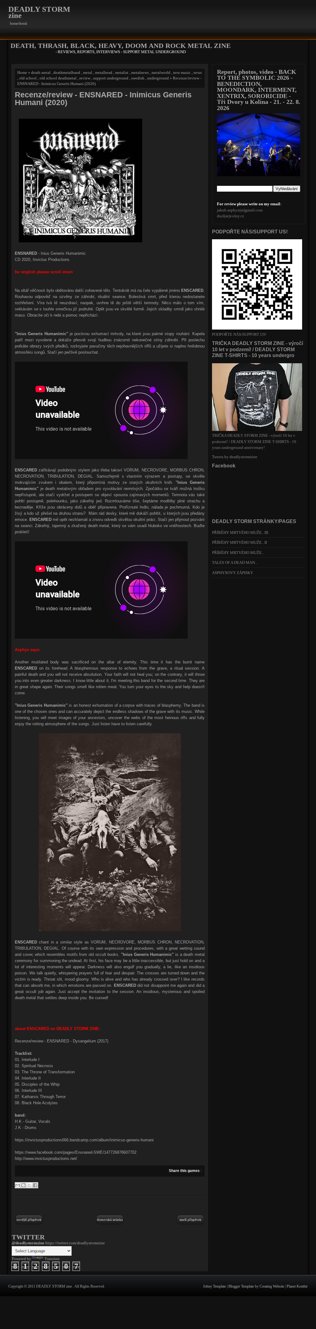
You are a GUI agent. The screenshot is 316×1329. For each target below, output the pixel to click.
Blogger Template (241, 1286)
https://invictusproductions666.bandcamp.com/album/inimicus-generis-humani (84, 1140)
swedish (137, 78)
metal (87, 72)
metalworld (161, 72)
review (84, 78)
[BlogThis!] (23, 1185)
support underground (110, 78)
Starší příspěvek (191, 1219)
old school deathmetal (58, 78)
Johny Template (215, 1286)
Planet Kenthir (297, 1286)
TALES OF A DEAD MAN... (235, 562)
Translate (52, 1258)
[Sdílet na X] (29, 1185)
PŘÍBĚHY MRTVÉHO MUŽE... (238, 552)
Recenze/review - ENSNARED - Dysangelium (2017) (61, 1041)
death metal (41, 72)
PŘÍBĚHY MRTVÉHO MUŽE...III (240, 532)
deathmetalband (66, 72)
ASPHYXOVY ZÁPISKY (232, 572)
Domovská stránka (110, 1219)
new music (182, 72)
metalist (121, 72)
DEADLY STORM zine (39, 12)
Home (22, 72)
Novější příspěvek (29, 1219)
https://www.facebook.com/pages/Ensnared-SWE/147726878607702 (75, 1152)
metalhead (103, 72)
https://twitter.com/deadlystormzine (75, 1243)
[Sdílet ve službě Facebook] (35, 1185)
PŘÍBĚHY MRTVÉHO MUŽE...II (239, 542)
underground (158, 78)
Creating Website (272, 1286)
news (197, 72)
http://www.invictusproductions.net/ (46, 1158)
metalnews (140, 72)
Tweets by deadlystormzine (234, 456)
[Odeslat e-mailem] (18, 1185)
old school (28, 78)
